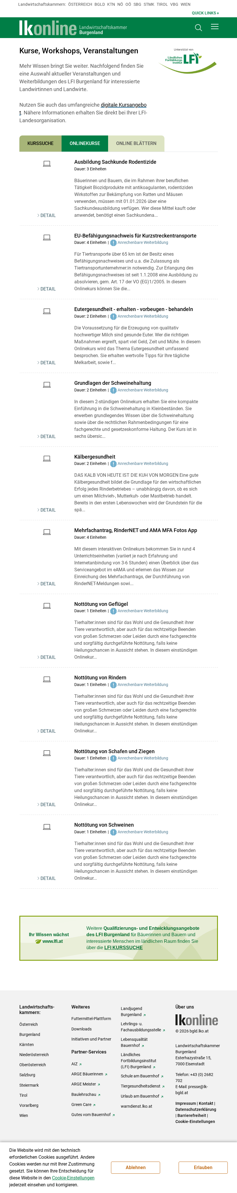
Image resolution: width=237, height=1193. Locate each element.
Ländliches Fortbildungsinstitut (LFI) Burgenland (138, 1060)
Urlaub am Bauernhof (140, 1096)
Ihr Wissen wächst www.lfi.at (49, 937)
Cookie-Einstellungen (195, 1121)
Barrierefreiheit (191, 1115)
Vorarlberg (28, 1105)
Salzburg (27, 1075)
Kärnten (26, 1044)
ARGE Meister (83, 1084)
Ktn (111, 4)
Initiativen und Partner (91, 1039)
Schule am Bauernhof (140, 1076)
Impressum (185, 1103)
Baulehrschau (83, 1094)
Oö (128, 4)
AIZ (74, 1064)
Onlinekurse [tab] (85, 143)
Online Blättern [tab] (136, 143)
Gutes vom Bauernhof (91, 1114)
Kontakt (206, 1103)
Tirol (162, 4)
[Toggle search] (198, 27)
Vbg (174, 4)
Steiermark (29, 1085)
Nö (120, 4)
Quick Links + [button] (205, 13)
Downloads (81, 1029)
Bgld (100, 4)
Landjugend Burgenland (131, 1011)
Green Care (81, 1104)
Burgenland (29, 1034)
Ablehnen (136, 1167)
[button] (215, 26)
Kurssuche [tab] (40, 143)
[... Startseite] (73, 27)
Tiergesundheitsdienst (140, 1086)
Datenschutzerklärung (195, 1109)
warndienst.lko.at (136, 1106)
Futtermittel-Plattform (91, 1018)
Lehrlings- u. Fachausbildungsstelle (141, 1027)
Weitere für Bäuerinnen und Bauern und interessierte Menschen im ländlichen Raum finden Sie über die (142, 938)
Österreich (80, 4)
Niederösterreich (34, 1054)
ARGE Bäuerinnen (87, 1074)
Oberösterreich (32, 1064)
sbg (137, 4)
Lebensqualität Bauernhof (134, 1042)
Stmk (149, 4)
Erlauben (203, 1167)
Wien (185, 4)
